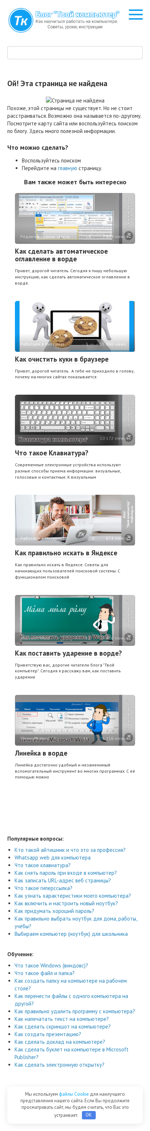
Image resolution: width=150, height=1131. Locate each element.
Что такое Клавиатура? (51, 452)
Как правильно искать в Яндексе (66, 552)
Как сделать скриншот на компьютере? (63, 1026)
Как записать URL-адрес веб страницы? (63, 880)
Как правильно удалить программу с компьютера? (75, 1011)
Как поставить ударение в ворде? (68, 653)
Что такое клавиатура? (43, 865)
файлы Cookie (74, 1094)
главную (67, 168)
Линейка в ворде (41, 753)
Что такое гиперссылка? (43, 888)
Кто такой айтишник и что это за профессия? (70, 849)
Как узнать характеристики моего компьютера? (73, 895)
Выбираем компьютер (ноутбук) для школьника (71, 933)
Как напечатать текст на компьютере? (62, 1018)
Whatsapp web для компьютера (53, 857)
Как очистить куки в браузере (61, 359)
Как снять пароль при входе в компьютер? (66, 872)
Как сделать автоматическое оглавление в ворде (61, 255)
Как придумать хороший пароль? (54, 910)
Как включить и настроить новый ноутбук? (66, 903)
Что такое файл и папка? (45, 973)
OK (89, 1115)
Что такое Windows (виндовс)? (51, 965)
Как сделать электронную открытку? (59, 1064)
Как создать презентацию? (48, 1034)
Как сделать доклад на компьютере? (60, 1041)
